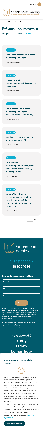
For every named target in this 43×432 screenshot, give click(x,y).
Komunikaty (21, 351)
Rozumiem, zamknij (14, 423)
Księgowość (7, 34)
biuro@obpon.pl (21, 261)
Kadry (19, 34)
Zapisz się (21, 303)
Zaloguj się (32, 4)
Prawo (28, 34)
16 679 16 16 (21, 266)
